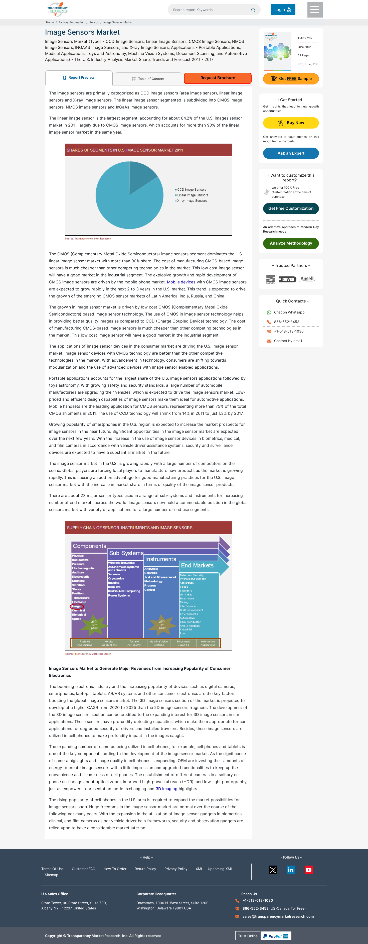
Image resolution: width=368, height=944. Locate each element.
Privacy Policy (176, 869)
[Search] (253, 9)
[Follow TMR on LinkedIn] (291, 869)
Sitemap (51, 875)
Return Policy (145, 869)
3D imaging (166, 788)
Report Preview (81, 77)
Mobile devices (181, 281)
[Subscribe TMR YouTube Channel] (309, 869)
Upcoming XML (220, 869)
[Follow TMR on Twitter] (273, 869)
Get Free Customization (291, 208)
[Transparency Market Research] (58, 9)
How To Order (115, 869)
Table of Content (150, 79)
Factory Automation (71, 22)
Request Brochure (218, 77)
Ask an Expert (291, 153)
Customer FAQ (83, 869)
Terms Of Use (52, 869)
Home (50, 22)
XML (199, 869)
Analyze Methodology (291, 243)
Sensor (93, 22)
